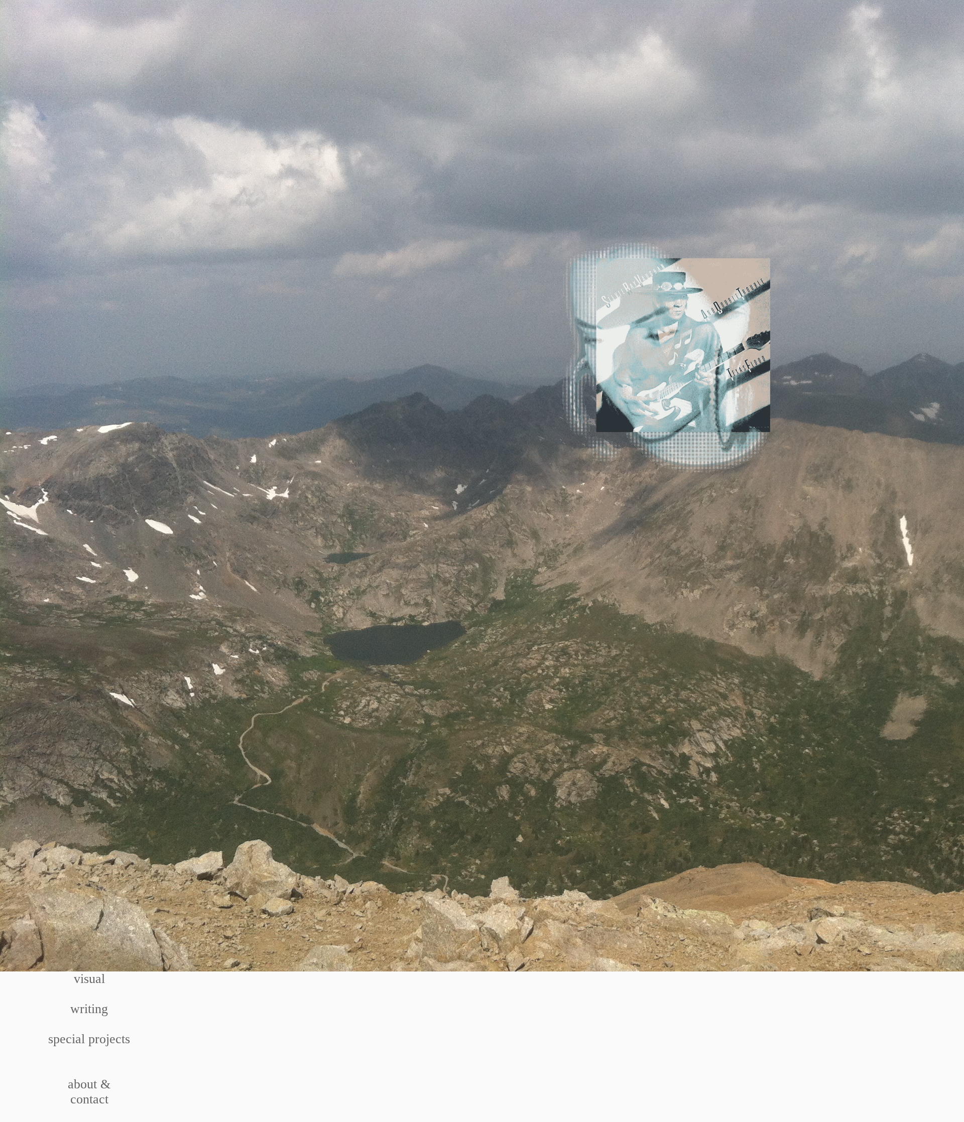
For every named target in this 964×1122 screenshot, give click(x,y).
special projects (89, 1039)
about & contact (89, 1091)
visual (89, 978)
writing (89, 1009)
